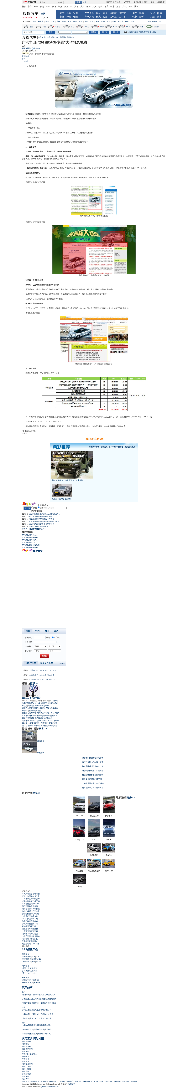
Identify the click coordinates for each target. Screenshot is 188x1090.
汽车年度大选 (144, 32)
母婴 (100, 6)
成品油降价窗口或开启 (31, 901)
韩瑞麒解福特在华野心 (31, 914)
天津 (34, 21)
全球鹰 (36, 1025)
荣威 (28, 1034)
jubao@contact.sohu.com (50, 1086)
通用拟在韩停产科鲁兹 (31, 909)
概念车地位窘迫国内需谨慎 (92, 775)
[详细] (55, 701)
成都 (28, 971)
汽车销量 (25, 721)
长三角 (25, 983)
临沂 (75, 21)
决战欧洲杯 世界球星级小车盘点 (41, 519)
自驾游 (25, 980)
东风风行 (48, 1029)
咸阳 (24, 968)
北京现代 (49, 1014)
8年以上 (52, 679)
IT (71, 6)
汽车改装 (25, 1076)
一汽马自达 (34, 1014)
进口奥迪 (33, 995)
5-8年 (46, 679)
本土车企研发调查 (29, 716)
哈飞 (42, 1029)
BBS (130, 6)
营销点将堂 (52, 726)
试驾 (75, 13)
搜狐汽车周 (133, 32)
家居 (88, 6)
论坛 (152, 13)
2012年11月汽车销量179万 (39, 721)
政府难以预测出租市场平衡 (92, 758)
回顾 (145, 2)
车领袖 (24, 706)
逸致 (64, 114)
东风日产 (47, 1010)
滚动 (152, 2)
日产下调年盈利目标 (30, 906)
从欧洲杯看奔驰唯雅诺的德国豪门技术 (44, 521)
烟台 (69, 21)
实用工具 (27, 1038)
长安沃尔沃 (43, 1003)
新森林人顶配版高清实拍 (62, 499)
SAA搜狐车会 (30, 949)
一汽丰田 (47, 1018)
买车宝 (113, 16)
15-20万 (54, 670)
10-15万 (48, 670)
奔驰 (33, 962)
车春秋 (37, 723)
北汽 (38, 716)
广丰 (34, 285)
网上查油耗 (26, 1046)
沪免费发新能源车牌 (30, 924)
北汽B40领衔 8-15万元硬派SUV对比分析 (67, 480)
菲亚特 (28, 962)
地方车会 (25, 966)
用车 (134, 13)
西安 (108, 21)
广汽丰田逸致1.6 (28, 542)
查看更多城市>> (154, 21)
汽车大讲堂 (26, 703)
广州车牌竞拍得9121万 (31, 904)
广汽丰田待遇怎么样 (30, 547)
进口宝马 (25, 1003)
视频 (60, 6)
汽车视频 (44, 726)
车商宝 (109, 2)
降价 (69, 16)
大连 (97, 21)
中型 (72, 27)
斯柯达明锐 (94, 855)
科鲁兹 (28, 959)
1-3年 (37, 679)
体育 (42, 6)
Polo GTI (79, 816)
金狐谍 (37, 726)
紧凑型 (57, 27)
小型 (44, 27)
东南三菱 (25, 1010)
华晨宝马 (33, 1010)
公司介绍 (108, 1081)
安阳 (31, 968)
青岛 (64, 21)
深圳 (35, 973)
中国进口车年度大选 (30, 916)
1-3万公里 (42, 675)
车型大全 (89, 13)
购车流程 (25, 1071)
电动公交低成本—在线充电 (92, 771)
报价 (98, 13)
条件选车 (25, 1056)
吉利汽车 (53, 716)
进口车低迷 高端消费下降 (92, 779)
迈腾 (33, 957)
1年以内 (31, 679)
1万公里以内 (33, 675)
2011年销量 (54, 721)
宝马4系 (79, 887)
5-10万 (42, 670)
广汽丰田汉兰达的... (29, 540)
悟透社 (30, 726)
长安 (42, 716)
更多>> (62, 663)
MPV (115, 27)
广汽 (49, 1034)
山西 (35, 968)
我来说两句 (31, 48)
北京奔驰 (25, 1018)
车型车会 (25, 954)
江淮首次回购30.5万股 (30, 896)
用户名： (43, 2)
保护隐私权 (87, 1081)
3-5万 (37, 670)
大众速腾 (79, 871)
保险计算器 (26, 1069)
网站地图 (137, 2)
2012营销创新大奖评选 (65, 37)
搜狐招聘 (52, 1081)
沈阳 (92, 21)
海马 (41, 1025)
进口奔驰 (25, 995)
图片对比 (33, 1054)
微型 (31, 27)
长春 (114, 21)
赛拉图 (38, 962)
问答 (141, 13)
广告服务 (61, 1081)
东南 (45, 1034)
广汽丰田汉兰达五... (29, 535)
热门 (24, 992)
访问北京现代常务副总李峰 (38, 706)
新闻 (30, 6)
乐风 (39, 959)
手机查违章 (26, 1041)
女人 (94, 6)
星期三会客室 (27, 708)
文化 (124, 6)
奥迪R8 (108, 855)
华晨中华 (37, 1029)
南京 (127, 21)
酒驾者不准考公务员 (30, 934)
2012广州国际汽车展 (30, 919)
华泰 (31, 1025)
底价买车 (25, 1079)
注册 (84, 2)
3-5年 (42, 679)
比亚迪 (47, 716)
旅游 (118, 6)
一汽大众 (40, 1018)
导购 (69, 13)
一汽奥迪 (42, 1014)
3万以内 (31, 670)
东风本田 (25, 1014)
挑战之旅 (31, 980)
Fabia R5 (109, 840)
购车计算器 (26, 1066)
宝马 (37, 957)
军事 (36, 6)
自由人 (30, 983)
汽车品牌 (27, 987)
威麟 (49, 1025)
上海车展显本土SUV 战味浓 (93, 783)
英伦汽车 (29, 1029)
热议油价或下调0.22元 (30, 944)
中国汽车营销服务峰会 (31, 936)
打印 (24, 59)
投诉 (141, 16)
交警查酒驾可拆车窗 (30, 931)
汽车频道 (41, 37)
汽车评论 (50, 37)
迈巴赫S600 (94, 816)
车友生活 (25, 978)
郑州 (103, 21)
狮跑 (29, 957)
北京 (28, 968)
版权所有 (71, 1084)
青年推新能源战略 (29, 926)
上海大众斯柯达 (39, 999)
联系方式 (78, 1081)
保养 (134, 16)
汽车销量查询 (27, 1064)
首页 (24, 6)
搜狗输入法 (35, 1081)
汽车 (76, 6)
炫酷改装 (40, 753)
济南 (58, 21)
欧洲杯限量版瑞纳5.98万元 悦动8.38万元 (44, 514)
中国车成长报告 (35, 711)
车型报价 (25, 1059)
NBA (48, 6)
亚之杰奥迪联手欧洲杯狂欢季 (40, 516)
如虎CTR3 (109, 871)
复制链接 (25, 56)
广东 (24, 971)
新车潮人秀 (26, 713)
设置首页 (25, 1081)
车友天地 (37, 983)
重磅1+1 (25, 711)
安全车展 (153, 32)
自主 (24, 1023)
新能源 (157, 27)
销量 (75, 16)
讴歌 (39, 995)
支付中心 (44, 1081)
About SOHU (99, 1081)
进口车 (122, 13)
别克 (24, 959)
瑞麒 (45, 1025)
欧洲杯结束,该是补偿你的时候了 (41, 524)
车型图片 (25, 1061)
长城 (24, 1034)
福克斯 (34, 959)
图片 (105, 13)
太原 (52, 21)
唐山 (47, 21)
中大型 (86, 27)
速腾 (24, 962)
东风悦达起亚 (27, 999)
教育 (106, 6)
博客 (136, 6)
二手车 (122, 16)
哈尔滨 (120, 21)
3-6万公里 (50, 675)
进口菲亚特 (34, 1003)
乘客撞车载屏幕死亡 (30, 941)
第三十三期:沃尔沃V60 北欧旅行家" (45, 713)
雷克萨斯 (51, 995)
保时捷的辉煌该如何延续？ (41, 718)
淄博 (86, 21)
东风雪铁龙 (52, 1003)
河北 (35, 971)
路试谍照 (40, 741)
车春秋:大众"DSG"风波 (31, 698)
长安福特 (40, 1010)
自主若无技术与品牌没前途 (92, 762)
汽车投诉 (25, 1044)
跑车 (141, 27)
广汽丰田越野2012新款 (31, 545)
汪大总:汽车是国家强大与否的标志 (44, 703)
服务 (152, 16)
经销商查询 (26, 1074)
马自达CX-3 (79, 840)
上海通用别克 (51, 999)
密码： (60, 2)
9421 (37, 980)
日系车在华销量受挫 (30, 929)
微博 (159, 13)
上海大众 (33, 1018)
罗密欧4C (108, 816)
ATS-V (94, 840)
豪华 (102, 27)
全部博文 (134, 1081)
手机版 (117, 2)
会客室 (30, 723)
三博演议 (44, 723)
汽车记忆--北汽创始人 (30, 939)
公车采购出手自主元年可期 (92, 788)
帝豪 (24, 1029)
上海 (28, 973)
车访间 (24, 723)
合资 (24, 1007)
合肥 (132, 21)
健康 (112, 6)
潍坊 (80, 21)
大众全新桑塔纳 (94, 871)
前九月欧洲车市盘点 (30, 921)
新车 (62, 13)
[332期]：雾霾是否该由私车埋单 (45, 708)
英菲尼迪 (44, 995)
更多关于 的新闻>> (34, 529)
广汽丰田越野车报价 (30, 537)
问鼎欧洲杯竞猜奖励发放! (39, 526)
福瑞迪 (25, 957)
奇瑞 (24, 1025)
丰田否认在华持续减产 (31, 899)
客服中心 (69, 1081)
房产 (82, 6)
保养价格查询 (27, 1049)
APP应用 (127, 2)
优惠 (98, 16)
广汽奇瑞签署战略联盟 (31, 894)
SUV (128, 27)
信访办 (24, 726)
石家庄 (40, 21)
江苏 (31, 971)
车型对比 (89, 16)
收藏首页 (160, 2)
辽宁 (24, 973)
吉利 (28, 1025)
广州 (31, 973)
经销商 (113, 13)
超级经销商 (26, 718)
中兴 (35, 1034)
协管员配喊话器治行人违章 (92, 766)
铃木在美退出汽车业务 (31, 911)
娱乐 (54, 6)
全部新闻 (125, 1081)
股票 (66, 6)
